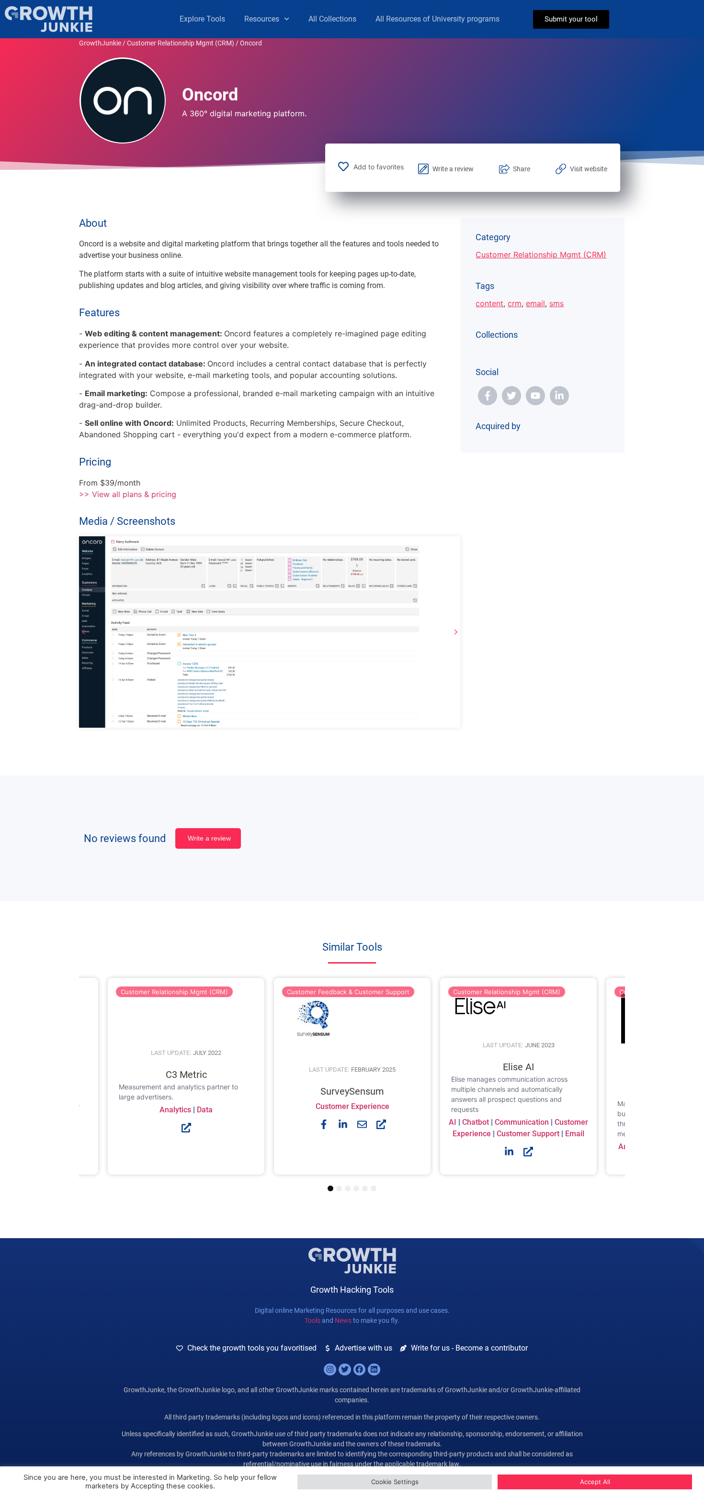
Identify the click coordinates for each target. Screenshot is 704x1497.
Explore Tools (202, 18)
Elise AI (518, 1067)
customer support (528, 1133)
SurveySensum (352, 1091)
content (489, 303)
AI (452, 1122)
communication (522, 1122)
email (535, 303)
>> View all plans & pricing (127, 494)
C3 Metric (186, 1074)
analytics (175, 1109)
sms (556, 303)
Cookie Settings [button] (395, 1482)
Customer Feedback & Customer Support (348, 992)
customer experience (352, 1106)
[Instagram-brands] (330, 1370)
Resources (261, 18)
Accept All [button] (595, 1482)
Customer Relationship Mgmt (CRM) (180, 43)
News (343, 1320)
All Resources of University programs (437, 18)
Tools (312, 1320)
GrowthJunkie (100, 43)
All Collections (332, 18)
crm (515, 303)
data (205, 1109)
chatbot (475, 1122)
